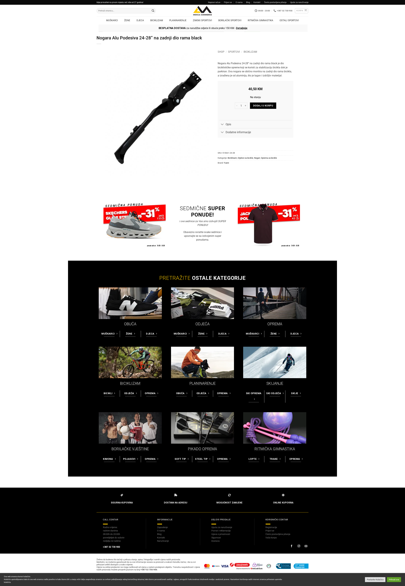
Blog (248, 2)
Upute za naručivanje (299, 2)
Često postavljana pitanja (275, 2)
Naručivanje (163, 541)
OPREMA (274, 324)
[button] (301, 10)
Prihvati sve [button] (394, 579)
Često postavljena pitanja (277, 534)
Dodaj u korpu (263, 105)
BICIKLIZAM (130, 383)
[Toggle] (222, 124)
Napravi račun (214, 2)
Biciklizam (250, 51)
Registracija (271, 527)
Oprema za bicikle (269, 158)
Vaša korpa (271, 537)
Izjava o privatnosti (220, 534)
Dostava (215, 541)
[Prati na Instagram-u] (298, 546)
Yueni (226, 163)
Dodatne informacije (238, 132)
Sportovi (234, 51)
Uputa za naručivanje (221, 527)
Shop (221, 51)
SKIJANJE (274, 383)
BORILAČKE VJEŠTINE (130, 449)
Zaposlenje (162, 527)
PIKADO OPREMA (202, 449)
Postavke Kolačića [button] (375, 579)
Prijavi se (228, 2)
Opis (228, 124)
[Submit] (153, 10)
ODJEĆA (202, 324)
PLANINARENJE (203, 383)
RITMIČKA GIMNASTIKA (275, 449)
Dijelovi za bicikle (245, 158)
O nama (239, 2)
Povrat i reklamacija (221, 530)
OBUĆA (130, 324)
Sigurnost (216, 537)
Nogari (257, 158)
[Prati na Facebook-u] (291, 546)
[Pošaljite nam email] (306, 546)
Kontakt (256, 2)
